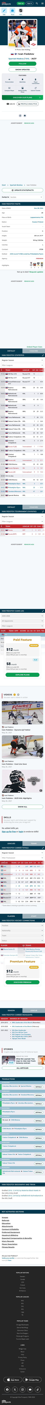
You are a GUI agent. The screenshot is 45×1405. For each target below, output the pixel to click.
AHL (24, 491)
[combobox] (10, 197)
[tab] (11, 350)
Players (11, 916)
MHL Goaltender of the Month (22, 1022)
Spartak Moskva (16, 59)
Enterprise (22, 1369)
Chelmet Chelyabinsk (12, 442)
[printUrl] (25, 115)
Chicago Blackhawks (22, 1325)
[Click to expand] (43, 921)
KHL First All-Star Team (19, 1032)
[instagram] (20, 115)
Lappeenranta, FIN (36, 217)
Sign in (29, 3)
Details (39, 1087)
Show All (22, 807)
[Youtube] (30, 1389)
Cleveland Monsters (14, 491)
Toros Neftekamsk (14, 417)
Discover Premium (22, 982)
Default (11, 351)
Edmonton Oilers (22, 1330)
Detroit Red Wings (22, 1328)
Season (11, 1010)
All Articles (22, 1068)
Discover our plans (22, 97)
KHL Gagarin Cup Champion (21, 1034)
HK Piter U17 (12, 378)
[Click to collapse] (43, 355)
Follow (22, 64)
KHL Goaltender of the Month (22, 1026)
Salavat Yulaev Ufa (14, 421)
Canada (22, 1279)
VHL (24, 417)
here (9, 1260)
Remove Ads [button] (29, 123)
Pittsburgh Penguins (22, 1336)
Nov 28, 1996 (38, 208)
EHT (24, 530)
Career (22, 1372)
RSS (22, 1366)
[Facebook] (7, 1389)
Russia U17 (26, 378)
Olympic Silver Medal (19, 1038)
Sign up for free (9, 831)
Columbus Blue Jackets (10, 1086)
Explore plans (23, 675)
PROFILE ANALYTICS (29, 104)
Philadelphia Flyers (14, 484)
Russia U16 (26, 374)
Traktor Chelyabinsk (15, 437)
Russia (34, 222)
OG (24, 468)
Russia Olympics (13, 468)
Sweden (22, 1276)
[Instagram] (22, 1389)
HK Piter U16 (12, 374)
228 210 (12, 104)
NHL (24, 484)
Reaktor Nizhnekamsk (12, 389)
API (23, 1363)
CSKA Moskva (12, 464)
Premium (39, 258)
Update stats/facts (24, 190)
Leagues (11, 843)
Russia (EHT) (12, 534)
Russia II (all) (12, 447)
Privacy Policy (22, 1357)
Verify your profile (8, 1258)
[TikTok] (38, 1389)
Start (4, 185)
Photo (22, 1360)
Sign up (20, 3)
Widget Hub (22, 1349)
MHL (24, 388)
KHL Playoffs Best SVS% (20, 1036)
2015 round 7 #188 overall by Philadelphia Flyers (26, 254)
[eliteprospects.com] (6, 3)
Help (22, 1355)
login (21, 831)
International (27, 447)
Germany (23, 1288)
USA (22, 1282)
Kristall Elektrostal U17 (14, 383)
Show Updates (22, 70)
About (22, 1352)
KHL (28, 59)
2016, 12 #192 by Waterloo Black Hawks (23, 1190)
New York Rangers (22, 1333)
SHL (22, 1306)
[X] (15, 1389)
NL (22, 1315)
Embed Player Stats (34, 347)
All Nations (22, 1291)
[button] (22, 64)
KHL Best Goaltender (19, 1030)
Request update (36, 272)
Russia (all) (11, 460)
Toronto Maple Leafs (22, 1339)
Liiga (22, 1312)
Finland (40, 222)
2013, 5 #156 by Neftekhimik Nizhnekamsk (24, 1195)
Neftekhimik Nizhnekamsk (12, 395)
